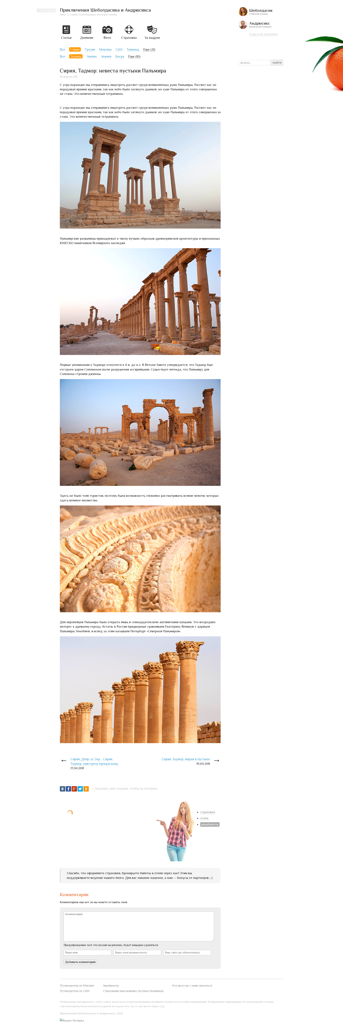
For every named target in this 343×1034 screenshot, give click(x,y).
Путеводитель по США (75, 991)
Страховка (129, 37)
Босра (119, 56)
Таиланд (133, 49)
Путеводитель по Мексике (77, 985)
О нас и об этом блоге (263, 34)
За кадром (152, 37)
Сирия (74, 49)
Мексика (105, 49)
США (119, 49)
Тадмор (75, 56)
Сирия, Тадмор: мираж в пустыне (186, 759)
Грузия (90, 49)
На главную (46, 10)
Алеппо (92, 56)
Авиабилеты (111, 985)
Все (62, 49)
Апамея (106, 56)
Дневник (86, 37)
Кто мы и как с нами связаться (192, 985)
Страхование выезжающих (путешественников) (133, 991)
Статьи (66, 37)
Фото (107, 37)
